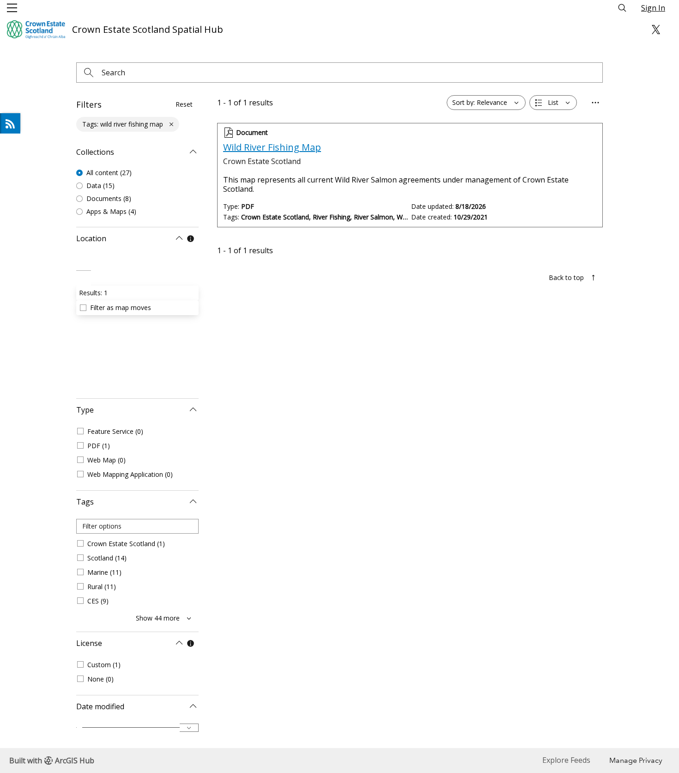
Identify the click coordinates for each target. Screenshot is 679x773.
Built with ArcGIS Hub (51, 760)
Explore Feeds (10, 123)
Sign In (653, 8)
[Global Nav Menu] (12, 8)
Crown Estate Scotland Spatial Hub (147, 29)
